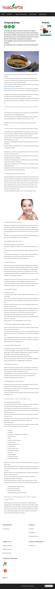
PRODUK (9, 14)
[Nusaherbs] (13, 6)
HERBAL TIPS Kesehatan (21, 14)
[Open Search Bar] (53, 14)
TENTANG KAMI (42, 14)
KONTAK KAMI (32, 14)
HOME (2, 14)
